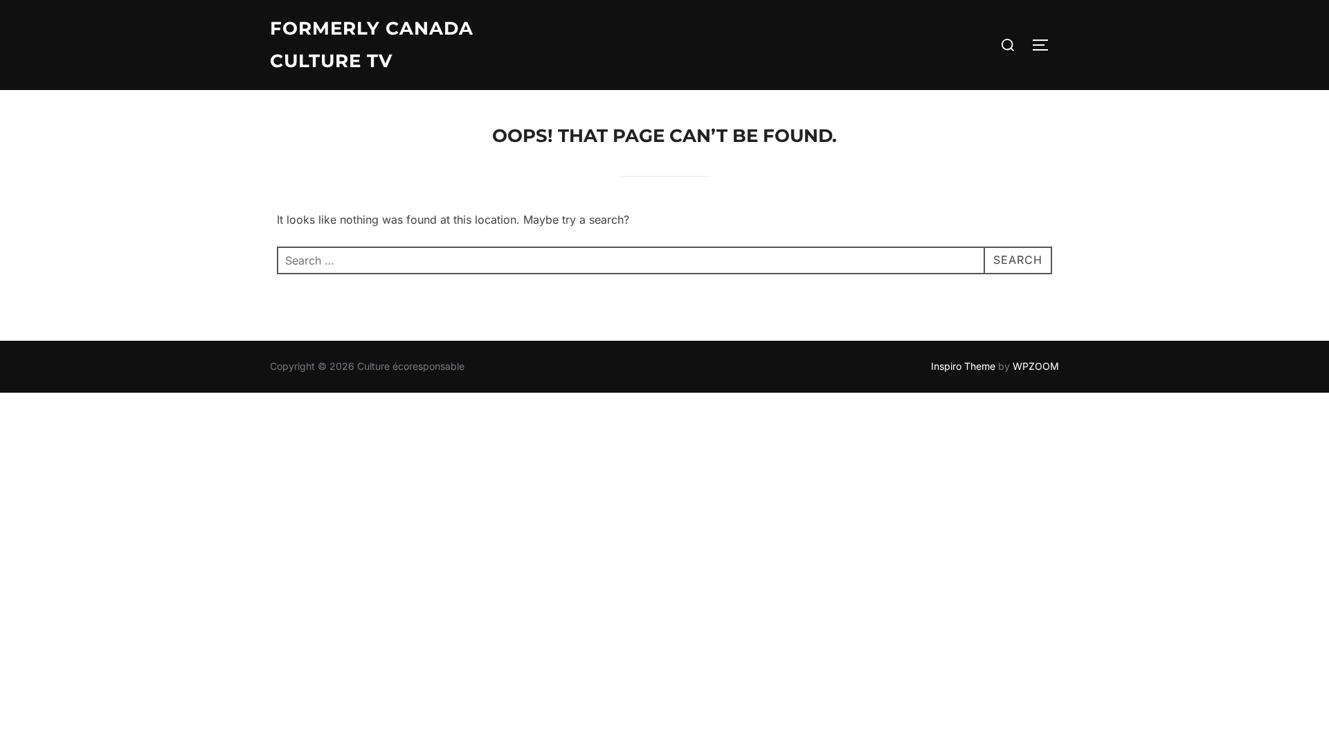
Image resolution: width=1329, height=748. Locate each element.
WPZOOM (1036, 366)
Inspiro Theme (963, 366)
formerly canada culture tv (371, 44)
